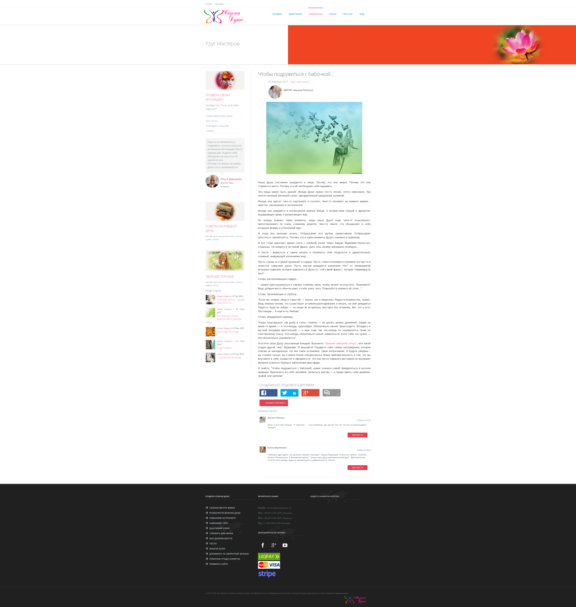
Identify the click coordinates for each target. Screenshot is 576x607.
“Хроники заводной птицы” (340, 343)
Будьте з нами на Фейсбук (324, 496)
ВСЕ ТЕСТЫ (212, 121)
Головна (277, 14)
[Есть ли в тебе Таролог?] (225, 88)
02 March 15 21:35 (363, 420)
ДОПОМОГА (219, 4)
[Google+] (274, 545)
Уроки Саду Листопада (228, 331)
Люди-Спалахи (224, 347)
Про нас (348, 14)
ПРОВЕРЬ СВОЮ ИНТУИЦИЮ (218, 97)
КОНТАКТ (209, 4)
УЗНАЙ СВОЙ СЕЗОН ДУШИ (219, 116)
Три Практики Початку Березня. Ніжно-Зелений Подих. (223, 319)
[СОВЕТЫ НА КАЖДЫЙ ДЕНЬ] (225, 219)
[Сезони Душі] (358, 602)
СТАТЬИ (210, 131)
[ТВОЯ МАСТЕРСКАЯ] (225, 269)
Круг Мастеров (300, 81)
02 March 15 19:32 (363, 450)
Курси (332, 14)
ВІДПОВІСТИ (357, 435)
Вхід (362, 14)
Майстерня (295, 14)
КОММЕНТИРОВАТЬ (276, 403)
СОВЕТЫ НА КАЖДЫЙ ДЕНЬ (221, 228)
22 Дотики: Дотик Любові (229, 357)
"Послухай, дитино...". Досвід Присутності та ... (230, 301)
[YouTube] (285, 545)
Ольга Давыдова (231, 179)
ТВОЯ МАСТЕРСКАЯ (219, 276)
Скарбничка (315, 14)
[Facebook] (263, 545)
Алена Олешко (224, 296)
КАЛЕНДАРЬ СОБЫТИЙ (217, 126)
